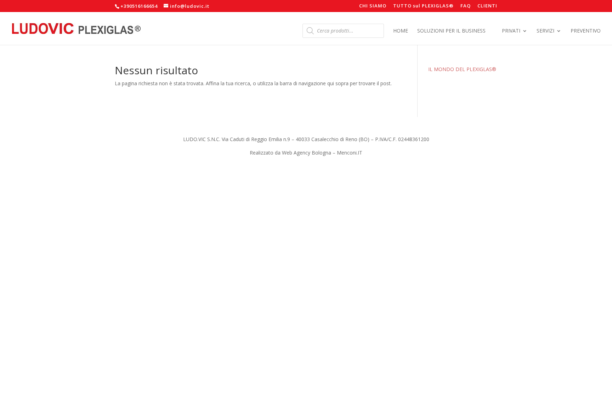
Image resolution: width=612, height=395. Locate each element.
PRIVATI (511, 31)
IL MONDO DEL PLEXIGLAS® (462, 69)
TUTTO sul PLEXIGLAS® (423, 6)
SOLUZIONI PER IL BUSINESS (451, 31)
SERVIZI (545, 31)
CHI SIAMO (372, 6)
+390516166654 (139, 6)
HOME (400, 31)
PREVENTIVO (586, 31)
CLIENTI (487, 6)
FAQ (465, 6)
